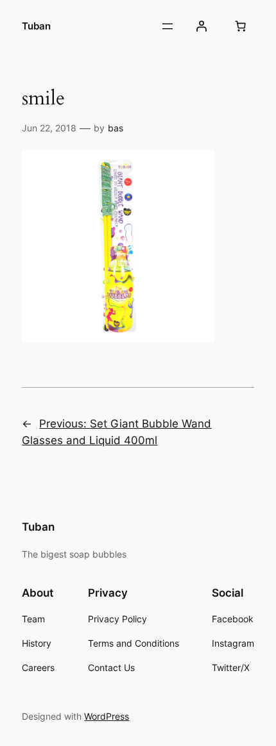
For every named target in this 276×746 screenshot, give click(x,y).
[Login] (200, 26)
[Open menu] (167, 26)
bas (115, 127)
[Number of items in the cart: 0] (240, 26)
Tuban (36, 26)
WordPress (106, 716)
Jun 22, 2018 (49, 127)
